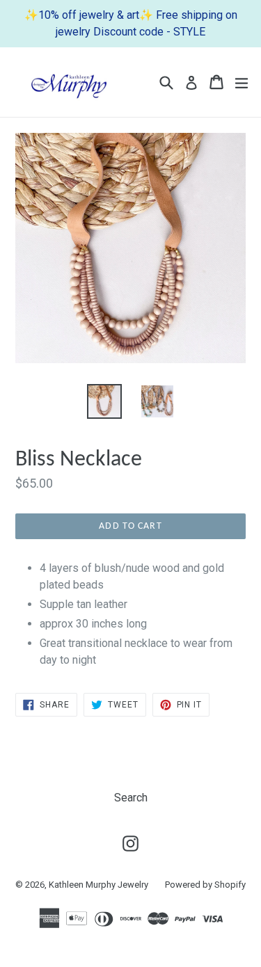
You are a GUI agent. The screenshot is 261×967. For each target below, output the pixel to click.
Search (131, 797)
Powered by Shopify (205, 884)
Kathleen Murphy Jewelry (98, 884)
